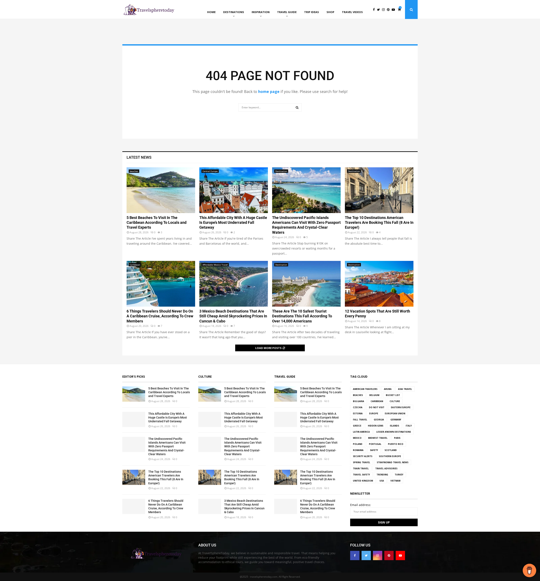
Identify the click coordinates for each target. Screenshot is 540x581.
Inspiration (261, 12)
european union (395, 413)
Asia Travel (405, 389)
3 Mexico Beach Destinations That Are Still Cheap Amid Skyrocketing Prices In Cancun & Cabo (233, 316)
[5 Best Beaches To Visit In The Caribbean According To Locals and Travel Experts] (161, 190)
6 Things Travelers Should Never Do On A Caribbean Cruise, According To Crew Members (160, 316)
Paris (397, 437)
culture (395, 401)
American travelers (365, 389)
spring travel (361, 462)
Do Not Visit (376, 407)
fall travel (360, 419)
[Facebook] (375, 9)
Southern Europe (390, 456)
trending (382, 474)
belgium (374, 395)
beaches (134, 171)
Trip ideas (311, 12)
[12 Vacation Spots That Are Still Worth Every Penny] (379, 284)
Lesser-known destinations (393, 431)
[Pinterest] (389, 9)
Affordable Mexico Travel (215, 264)
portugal (375, 444)
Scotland (391, 450)
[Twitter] (379, 9)
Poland (357, 444)
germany (395, 419)
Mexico (357, 437)
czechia (357, 407)
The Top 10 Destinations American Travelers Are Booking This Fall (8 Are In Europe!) (379, 222)
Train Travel (361, 468)
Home (211, 12)
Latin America (361, 431)
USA (381, 480)
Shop (330, 12)
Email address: (360, 505)
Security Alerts (362, 456)
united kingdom (363, 480)
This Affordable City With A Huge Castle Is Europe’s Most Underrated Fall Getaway (233, 222)
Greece (357, 425)
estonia (358, 413)
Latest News (139, 157)
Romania (358, 450)
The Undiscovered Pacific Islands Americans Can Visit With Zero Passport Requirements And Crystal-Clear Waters (167, 446)
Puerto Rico (395, 444)
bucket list (393, 395)
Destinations (233, 12)
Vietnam (395, 480)
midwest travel (377, 437)
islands (394, 425)
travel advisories (386, 468)
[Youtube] (394, 9)
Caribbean (135, 264)
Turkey (399, 474)
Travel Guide (287, 12)
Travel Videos (352, 12)
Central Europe (210, 171)
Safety (374, 450)
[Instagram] (384, 9)
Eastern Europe (400, 407)
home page (268, 91)
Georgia (379, 419)
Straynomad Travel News (392, 462)
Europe (373, 413)
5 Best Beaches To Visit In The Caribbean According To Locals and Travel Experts (156, 222)
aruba (388, 389)
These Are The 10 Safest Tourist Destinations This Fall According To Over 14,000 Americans (302, 316)
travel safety (361, 474)
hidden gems (375, 425)
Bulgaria (358, 401)
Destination (281, 171)
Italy (409, 425)
